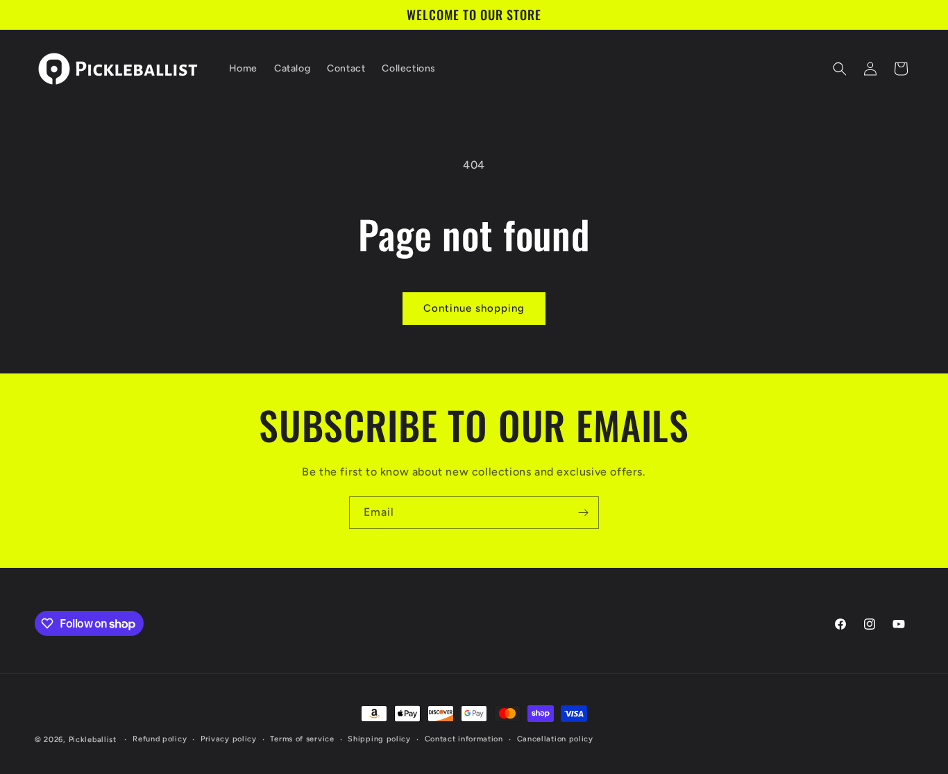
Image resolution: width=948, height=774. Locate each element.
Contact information (464, 738)
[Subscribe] (583, 512)
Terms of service (302, 738)
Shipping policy (379, 738)
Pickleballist (93, 739)
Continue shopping (474, 308)
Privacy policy (229, 738)
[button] (839, 68)
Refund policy (160, 738)
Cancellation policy (555, 738)
